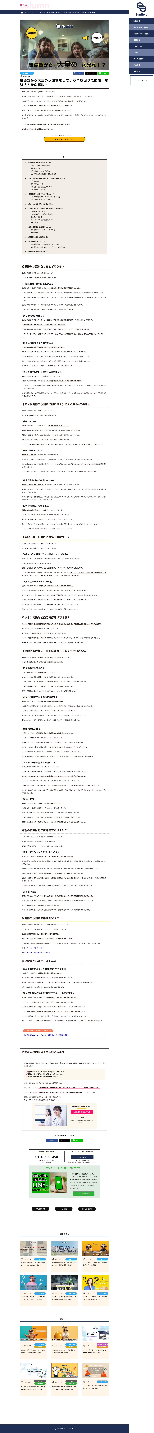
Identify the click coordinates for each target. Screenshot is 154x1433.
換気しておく (35, 223)
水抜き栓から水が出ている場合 (41, 200)
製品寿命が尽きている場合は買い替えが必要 (45, 244)
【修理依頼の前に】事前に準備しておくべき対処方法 (45, 208)
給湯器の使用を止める (38, 211)
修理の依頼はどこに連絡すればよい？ (40, 227)
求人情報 (137, 65)
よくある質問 (139, 59)
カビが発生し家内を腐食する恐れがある (43, 174)
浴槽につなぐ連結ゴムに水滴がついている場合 (46, 197)
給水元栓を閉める (36, 217)
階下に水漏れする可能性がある (41, 171)
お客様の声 (138, 46)
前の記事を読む (87, 1209)
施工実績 (137, 40)
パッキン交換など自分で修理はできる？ (41, 204)
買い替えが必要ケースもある (37, 241)
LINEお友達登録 (84, 1194)
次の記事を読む (40, 1209)
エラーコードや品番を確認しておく (42, 220)
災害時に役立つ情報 (141, 33)
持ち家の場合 (35, 233)
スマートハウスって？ (142, 27)
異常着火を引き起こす (38, 168)
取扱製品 (137, 21)
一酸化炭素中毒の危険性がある (41, 165)
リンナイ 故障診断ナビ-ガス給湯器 (38, 953)
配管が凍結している (37, 184)
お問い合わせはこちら (64, 139)
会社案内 (137, 71)
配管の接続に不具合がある (39, 190)
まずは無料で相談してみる (81, 1112)
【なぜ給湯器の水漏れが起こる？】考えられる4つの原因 (46, 178)
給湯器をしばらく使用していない (41, 187)
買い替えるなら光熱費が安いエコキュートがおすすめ (48, 247)
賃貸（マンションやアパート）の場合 (43, 230)
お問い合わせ (141, 80)
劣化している (35, 181)
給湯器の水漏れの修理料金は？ (38, 237)
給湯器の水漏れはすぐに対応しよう (39, 251)
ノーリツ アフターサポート (35, 948)
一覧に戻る (63, 1209)
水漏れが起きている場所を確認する (42, 214)
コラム (30, 12)
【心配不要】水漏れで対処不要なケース (41, 194)
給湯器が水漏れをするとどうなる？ (39, 163)
